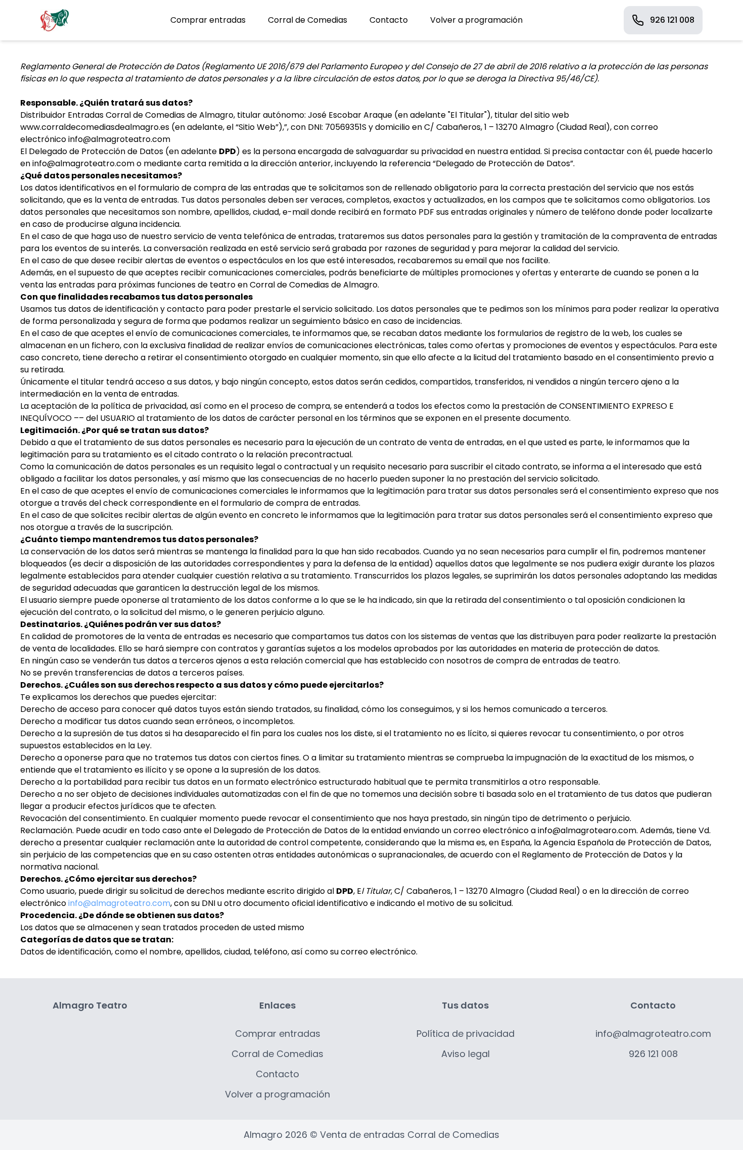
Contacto (388, 20)
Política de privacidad (465, 1033)
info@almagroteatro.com (119, 903)
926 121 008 (672, 20)
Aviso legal (465, 1053)
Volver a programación (476, 20)
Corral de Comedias (307, 20)
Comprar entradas (208, 20)
